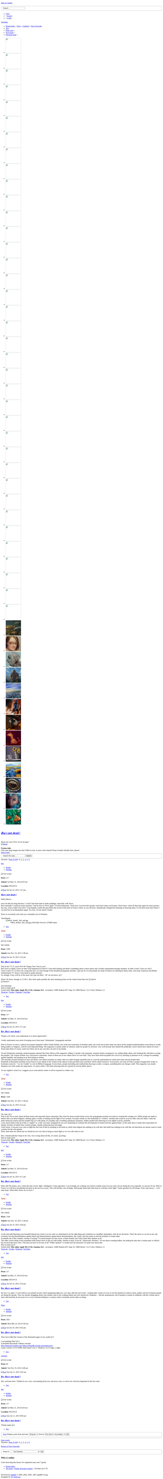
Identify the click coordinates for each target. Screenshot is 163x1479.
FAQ (8, 14)
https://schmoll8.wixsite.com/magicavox (38, 1346)
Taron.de (4, 992)
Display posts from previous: (18, 1434)
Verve (19, 26)
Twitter (11, 992)
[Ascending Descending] (62, 1434)
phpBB (13, 1475)
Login (9, 18)
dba (2, 864)
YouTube (26, 992)
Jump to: (6, 1451)
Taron (3, 931)
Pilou (3, 1305)
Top (7, 28)
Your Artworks (36, 26)
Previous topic (11, 35)
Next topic (10, 33)
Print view (9, 30)
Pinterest (19, 992)
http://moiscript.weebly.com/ (11, 1346)
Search (9, 16)
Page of (13, 859)
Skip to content (6, 3)
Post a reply (5, 852)
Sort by (42, 1434)
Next (5, 1434)
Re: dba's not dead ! (11, 962)
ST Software (16, 1477)
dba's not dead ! (10, 832)
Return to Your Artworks (10, 1446)
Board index (10, 26)
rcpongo (4, 1356)
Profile (8, 868)
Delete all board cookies (23, 1469)
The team (9, 1469)
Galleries (26, 26)
